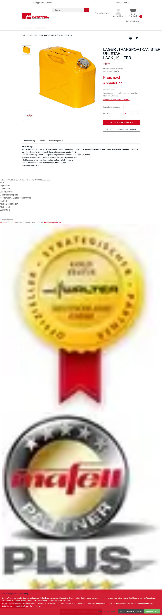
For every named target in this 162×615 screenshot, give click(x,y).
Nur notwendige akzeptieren (131, 611)
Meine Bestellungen (9, 204)
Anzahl (106, 113)
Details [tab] (42, 141)
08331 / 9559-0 (122, 3)
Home (24, 35)
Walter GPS (5, 210)
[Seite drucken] (130, 38)
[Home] (35, 15)
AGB (2, 183)
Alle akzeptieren (152, 611)
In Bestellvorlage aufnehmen (122, 129)
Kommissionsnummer (111, 107)
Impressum (5, 186)
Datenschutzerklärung (50, 606)
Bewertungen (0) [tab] (56, 141)
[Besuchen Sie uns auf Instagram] (9, 216)
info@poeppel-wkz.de (43, 3)
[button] (26, 50)
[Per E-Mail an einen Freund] (136, 38)
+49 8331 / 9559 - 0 (8, 222)
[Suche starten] (86, 10)
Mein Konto (5, 207)
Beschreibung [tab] (29, 141)
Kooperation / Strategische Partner (15, 198)
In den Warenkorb (121, 122)
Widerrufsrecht (6, 192)
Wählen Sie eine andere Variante (116, 100)
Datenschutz (5, 189)
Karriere (3, 201)
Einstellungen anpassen (106, 611)
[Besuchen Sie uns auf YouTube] (6, 216)
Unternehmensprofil (9, 195)
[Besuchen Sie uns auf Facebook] (2, 216)
